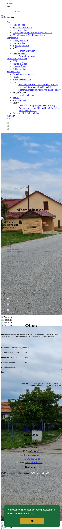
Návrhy (21, 51)
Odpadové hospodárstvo (24, 74)
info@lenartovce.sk (35, 455)
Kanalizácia (31, 90)
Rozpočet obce (19, 92)
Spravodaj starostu (21, 45)
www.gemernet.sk (33, 430)
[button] (5, 199)
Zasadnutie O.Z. (20, 53)
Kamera (22, 90)
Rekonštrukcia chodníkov (49, 90)
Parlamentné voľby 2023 (29, 108)
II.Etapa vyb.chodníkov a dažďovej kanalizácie (38, 85)
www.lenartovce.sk (34, 462)
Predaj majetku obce (22, 79)
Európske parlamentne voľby (42, 105)
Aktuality (11, 116)
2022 (20, 105)
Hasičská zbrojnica (41, 84)
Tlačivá (16, 97)
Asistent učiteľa (25, 84)
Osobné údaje (19, 43)
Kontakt (10, 118)
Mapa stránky (7, 11)
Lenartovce (9, 17)
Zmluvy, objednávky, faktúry (26, 113)
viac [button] (33, 513)
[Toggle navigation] (2, 15)
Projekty (16, 82)
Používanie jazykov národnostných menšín (32, 32)
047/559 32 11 (33, 459)
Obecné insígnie (20, 30)
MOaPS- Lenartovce (22, 27)
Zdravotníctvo (19, 66)
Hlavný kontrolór (20, 40)
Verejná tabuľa (13, 71)
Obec (9, 22)
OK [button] (32, 521)
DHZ (15, 61)
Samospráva (12, 38)
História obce (19, 25)
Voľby (16, 103)
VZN (15, 48)
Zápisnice (32, 56)
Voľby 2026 (47, 108)
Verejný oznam (19, 100)
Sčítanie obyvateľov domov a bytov (29, 35)
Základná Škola (20, 69)
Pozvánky (23, 56)
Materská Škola (20, 64)
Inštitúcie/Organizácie (17, 58)
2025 (26, 105)
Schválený (30, 51)
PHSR (16, 77)
